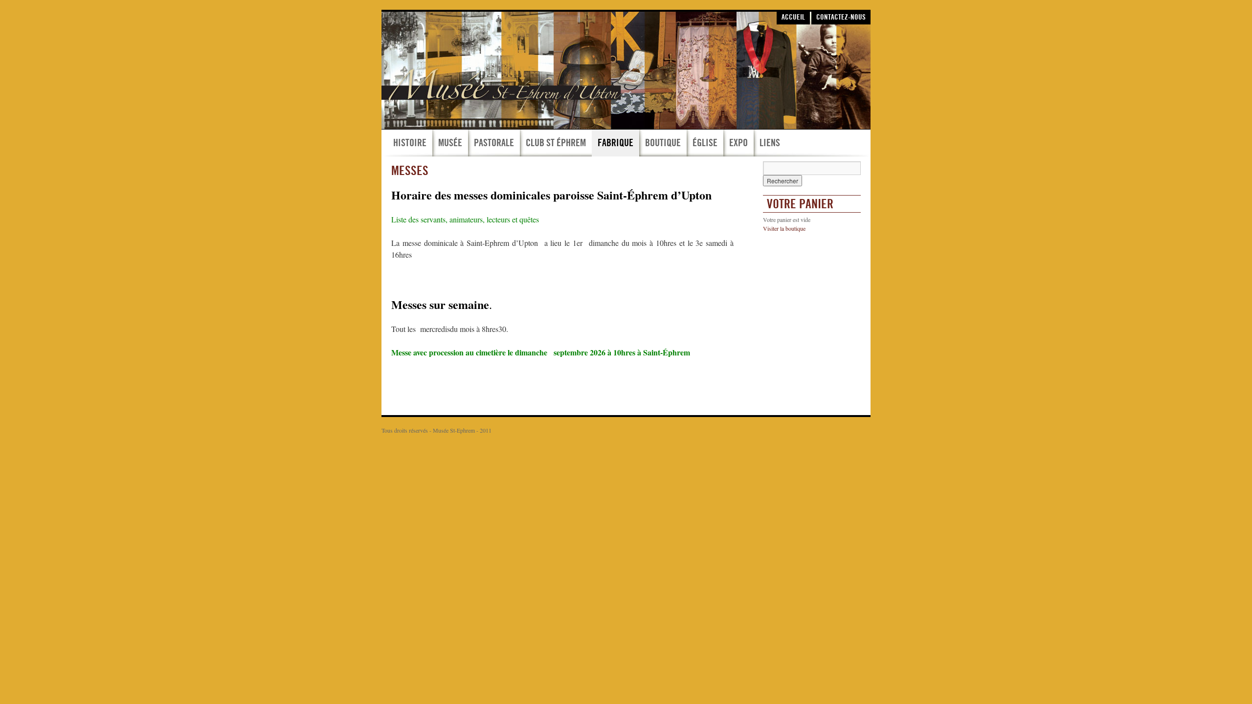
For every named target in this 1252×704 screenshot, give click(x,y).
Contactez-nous (841, 17)
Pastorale (494, 143)
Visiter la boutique (784, 228)
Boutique (663, 143)
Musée (450, 143)
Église (705, 143)
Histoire (409, 143)
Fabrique (615, 143)
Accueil (793, 17)
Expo (738, 143)
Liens (770, 143)
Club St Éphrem (556, 143)
